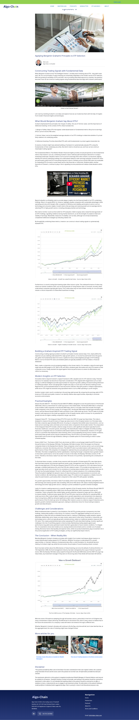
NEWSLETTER (84, 6)
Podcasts (87, 703)
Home (87, 698)
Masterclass (88, 700)
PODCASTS (73, 6)
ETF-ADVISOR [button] (96, 6)
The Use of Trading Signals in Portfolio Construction (86, 657)
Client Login (117, 2)
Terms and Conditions (91, 708)
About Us (87, 706)
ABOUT (106, 6)
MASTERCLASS (62, 6)
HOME (52, 6)
